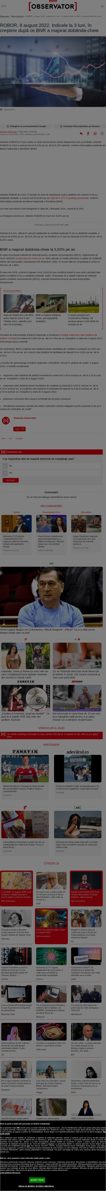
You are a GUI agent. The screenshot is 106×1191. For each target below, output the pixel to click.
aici (28, 1146)
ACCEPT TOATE (37, 1180)
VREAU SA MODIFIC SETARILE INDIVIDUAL (36, 1186)
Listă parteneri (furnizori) (10, 1173)
